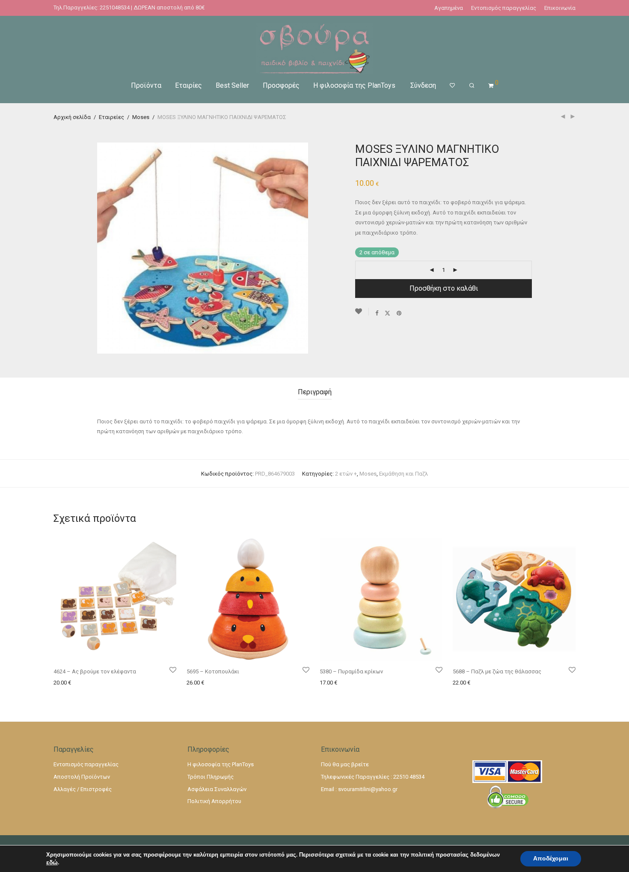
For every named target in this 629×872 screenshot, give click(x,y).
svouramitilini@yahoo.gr (368, 789)
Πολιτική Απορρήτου (214, 801)
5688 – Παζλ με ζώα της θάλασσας (497, 671)
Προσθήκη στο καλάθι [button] (79, 682)
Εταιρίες (188, 85)
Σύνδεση (423, 85)
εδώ (52, 862)
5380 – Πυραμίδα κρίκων (351, 671)
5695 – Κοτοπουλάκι (213, 671)
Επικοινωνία (560, 8)
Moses (140, 117)
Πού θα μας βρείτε (345, 764)
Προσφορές (281, 85)
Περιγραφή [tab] (315, 392)
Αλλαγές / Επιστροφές (82, 789)
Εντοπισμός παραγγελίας (503, 8)
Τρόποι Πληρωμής (210, 777)
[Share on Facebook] (376, 313)
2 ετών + (346, 473)
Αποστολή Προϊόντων (81, 777)
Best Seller (232, 85)
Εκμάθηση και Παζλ (403, 473)
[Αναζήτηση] (471, 85)
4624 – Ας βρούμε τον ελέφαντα (94, 671)
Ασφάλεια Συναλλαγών (216, 789)
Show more (126, 682)
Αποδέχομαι (550, 858)
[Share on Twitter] (387, 313)
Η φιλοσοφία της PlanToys (354, 85)
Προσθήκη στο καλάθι (443, 288)
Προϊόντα (146, 85)
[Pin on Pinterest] (399, 313)
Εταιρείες (111, 117)
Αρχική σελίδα (72, 117)
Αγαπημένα (448, 8)
